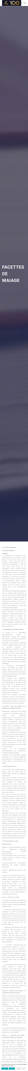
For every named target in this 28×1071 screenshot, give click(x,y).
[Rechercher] (20, 3)
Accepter (5, 1068)
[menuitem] (20, 3)
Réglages (19, 1068)
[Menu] (24, 3)
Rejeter (11, 1068)
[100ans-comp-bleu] (11, 3)
